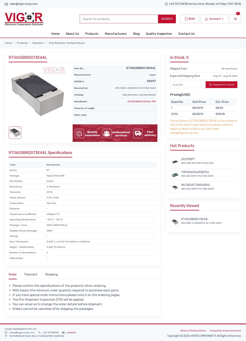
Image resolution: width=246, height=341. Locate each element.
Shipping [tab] (51, 274)
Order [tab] (13, 274)
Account (215, 19)
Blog (136, 34)
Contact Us (186, 34)
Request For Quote (223, 84)
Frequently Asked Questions (225, 330)
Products (91, 34)
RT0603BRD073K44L (194, 219)
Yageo (152, 74)
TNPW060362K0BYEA (195, 172)
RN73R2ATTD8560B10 (195, 185)
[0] (235, 19)
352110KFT (188, 159)
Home (55, 34)
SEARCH (167, 19)
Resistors (38, 43)
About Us (72, 34)
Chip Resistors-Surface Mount (67, 43)
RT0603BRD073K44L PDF (142, 101)
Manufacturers (116, 34)
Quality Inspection (159, 34)
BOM (191, 19)
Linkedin (71, 332)
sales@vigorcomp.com (24, 4)
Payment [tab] (30, 274)
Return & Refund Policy (193, 330)
